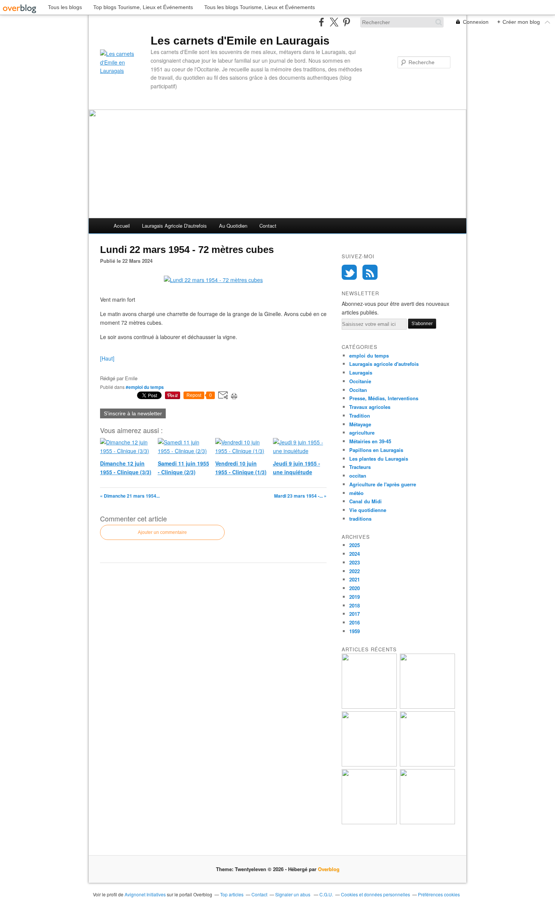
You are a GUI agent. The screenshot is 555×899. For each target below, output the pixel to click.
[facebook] (321, 22)
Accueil (122, 225)
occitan (357, 475)
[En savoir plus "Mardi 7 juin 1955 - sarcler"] (427, 822)
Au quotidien (233, 225)
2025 (354, 545)
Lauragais (360, 372)
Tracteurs (360, 466)
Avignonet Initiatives (145, 894)
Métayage (360, 424)
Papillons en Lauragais (376, 449)
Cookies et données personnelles (375, 894)
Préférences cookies (439, 894)
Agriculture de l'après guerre (382, 484)
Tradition (359, 415)
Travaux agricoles (369, 406)
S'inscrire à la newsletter (133, 413)
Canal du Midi (365, 501)
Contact (267, 225)
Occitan (358, 389)
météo (356, 493)
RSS (370, 272)
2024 (354, 553)
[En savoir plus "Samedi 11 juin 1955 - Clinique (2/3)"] (427, 706)
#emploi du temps (145, 387)
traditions (360, 518)
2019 (354, 596)
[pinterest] (346, 22)
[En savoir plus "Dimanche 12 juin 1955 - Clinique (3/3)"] (369, 706)
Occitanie (360, 381)
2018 (354, 605)
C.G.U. (326, 894)
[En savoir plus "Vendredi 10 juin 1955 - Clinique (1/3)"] (369, 764)
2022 (354, 571)
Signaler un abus (293, 894)
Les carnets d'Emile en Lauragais (240, 40)
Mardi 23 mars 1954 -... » (300, 495)
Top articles (232, 894)
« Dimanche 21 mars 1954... (130, 495)
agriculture (362, 432)
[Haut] (107, 358)
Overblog (328, 869)
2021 (354, 579)
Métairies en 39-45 (370, 441)
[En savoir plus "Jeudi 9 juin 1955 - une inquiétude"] (427, 764)
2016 (354, 622)
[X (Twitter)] (334, 22)
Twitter (349, 272)
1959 (354, 631)
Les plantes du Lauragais (378, 458)
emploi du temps (369, 355)
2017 (354, 613)
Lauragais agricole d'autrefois (174, 225)
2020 (354, 588)
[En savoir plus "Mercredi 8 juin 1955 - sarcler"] (369, 822)
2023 (354, 562)
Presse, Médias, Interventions (383, 398)
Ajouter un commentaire (162, 532)
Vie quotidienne (367, 509)
